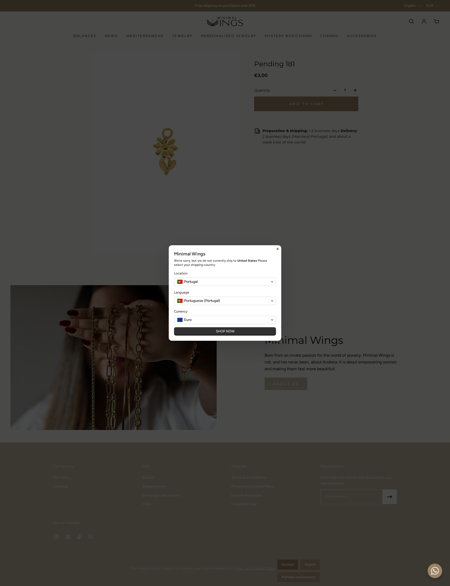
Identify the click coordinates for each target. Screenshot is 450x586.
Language (181, 292)
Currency (181, 311)
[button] (225, 282)
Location (181, 273)
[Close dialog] (277, 249)
